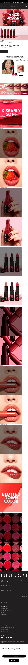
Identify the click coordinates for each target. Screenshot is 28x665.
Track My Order (4, 608)
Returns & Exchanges (6, 610)
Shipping (3, 612)
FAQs (2, 616)
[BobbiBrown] (14, 6)
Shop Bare (2, 365)
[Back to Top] (25, 500)
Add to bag (14, 56)
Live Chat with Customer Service (8, 619)
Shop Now (2, 246)
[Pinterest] (6, 637)
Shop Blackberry (3, 187)
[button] (1, 6)
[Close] (26, 644)
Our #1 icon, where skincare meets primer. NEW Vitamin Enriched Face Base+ (14, 1)
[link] (25, 6)
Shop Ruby (2, 128)
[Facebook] (2, 637)
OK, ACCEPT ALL (14, 656)
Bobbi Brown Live (5, 629)
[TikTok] (8, 637)
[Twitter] (4, 637)
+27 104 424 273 (4, 621)
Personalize (14, 660)
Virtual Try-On (4, 631)
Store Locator (4, 618)
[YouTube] (11, 637)
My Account (4, 602)
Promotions (4, 614)
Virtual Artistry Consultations (7, 627)
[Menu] (1, 6)
